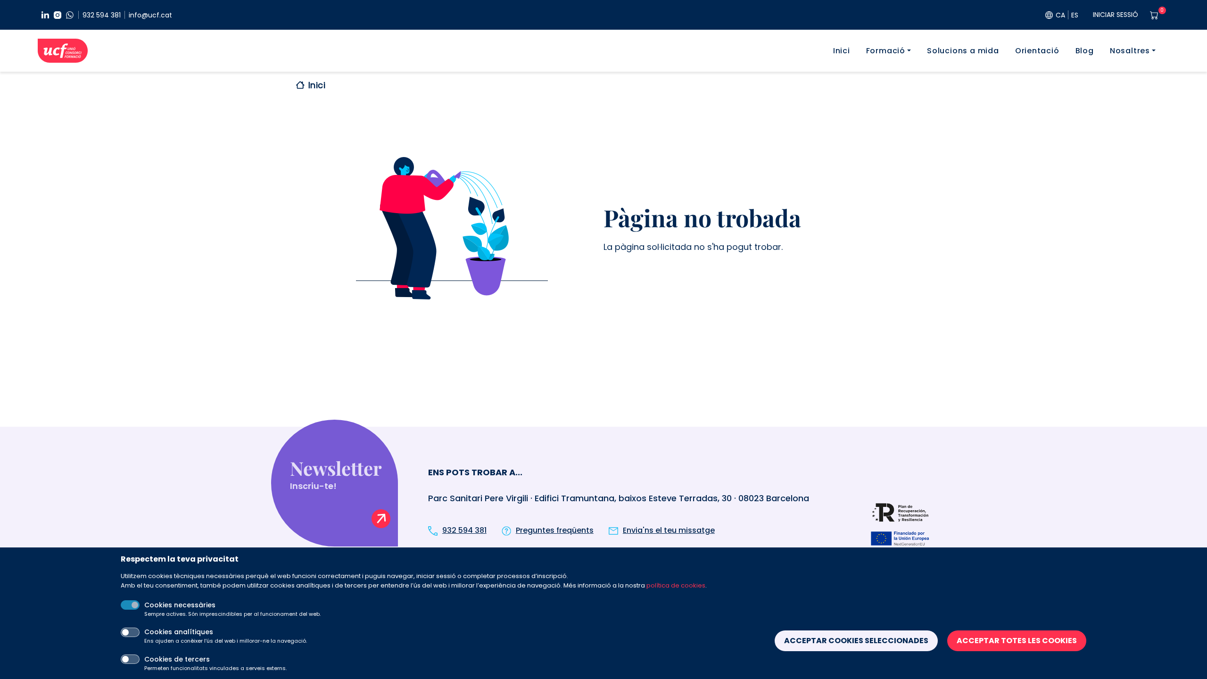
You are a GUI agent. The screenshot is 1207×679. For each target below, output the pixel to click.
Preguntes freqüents (555, 530)
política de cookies (675, 585)
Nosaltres (1130, 50)
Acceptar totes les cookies (1017, 640)
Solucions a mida (963, 50)
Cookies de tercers (177, 659)
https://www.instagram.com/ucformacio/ (57, 15)
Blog (1084, 50)
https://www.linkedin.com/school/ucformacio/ (45, 15)
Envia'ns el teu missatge (669, 530)
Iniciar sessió (1115, 14)
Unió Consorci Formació (63, 50)
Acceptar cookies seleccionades (856, 640)
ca (1060, 15)
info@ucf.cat (150, 15)
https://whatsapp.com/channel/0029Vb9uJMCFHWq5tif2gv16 (70, 15)
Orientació (1037, 50)
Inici (841, 50)
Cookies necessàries (179, 605)
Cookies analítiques (178, 632)
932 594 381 (102, 15)
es (1074, 15)
